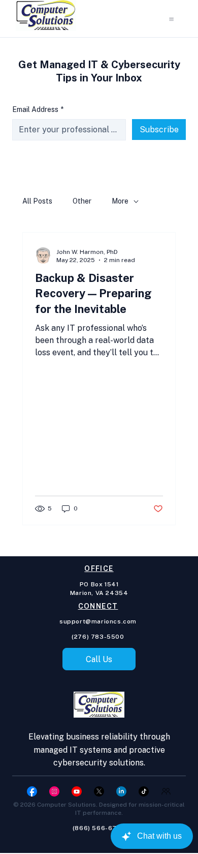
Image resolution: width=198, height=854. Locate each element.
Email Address (37, 109)
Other (82, 201)
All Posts (37, 201)
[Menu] (171, 19)
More (120, 201)
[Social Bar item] (32, 791)
